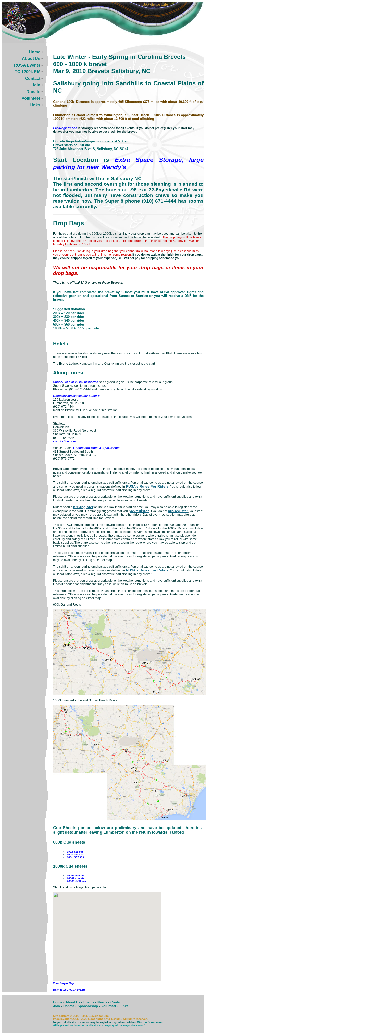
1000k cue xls (75, 878)
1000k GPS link (76, 881)
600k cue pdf (75, 851)
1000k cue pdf (75, 875)
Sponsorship (88, 1006)
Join (36, 85)
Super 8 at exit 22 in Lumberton (75, 382)
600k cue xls (75, 854)
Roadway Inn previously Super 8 (76, 396)
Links (35, 105)
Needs (102, 1002)
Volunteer (31, 98)
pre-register (83, 507)
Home (34, 52)
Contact (32, 78)
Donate (33, 92)
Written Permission (150, 1022)
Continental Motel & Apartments (96, 448)
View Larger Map (63, 983)
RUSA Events (27, 65)
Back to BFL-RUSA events (69, 989)
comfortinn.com (64, 441)
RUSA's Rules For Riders (147, 486)
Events (88, 1002)
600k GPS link (76, 857)
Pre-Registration (65, 128)
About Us (31, 58)
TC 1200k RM (27, 72)
